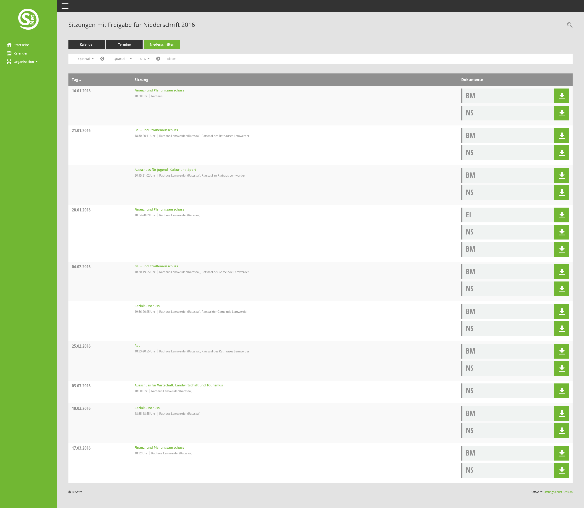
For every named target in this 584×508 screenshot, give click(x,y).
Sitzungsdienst (558, 492)
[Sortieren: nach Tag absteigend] (80, 79)
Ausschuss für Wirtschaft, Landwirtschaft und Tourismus (179, 385)
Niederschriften (162, 44)
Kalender (21, 53)
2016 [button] (142, 59)
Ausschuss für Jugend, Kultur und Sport (165, 169)
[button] (28, 61)
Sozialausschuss (147, 306)
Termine (124, 44)
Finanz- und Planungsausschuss (159, 90)
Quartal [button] (84, 59)
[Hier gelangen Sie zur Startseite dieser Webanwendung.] (28, 19)
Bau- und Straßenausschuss (156, 130)
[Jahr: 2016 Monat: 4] (158, 59)
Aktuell (172, 59)
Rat (137, 345)
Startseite (21, 45)
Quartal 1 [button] (121, 59)
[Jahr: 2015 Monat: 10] (102, 59)
